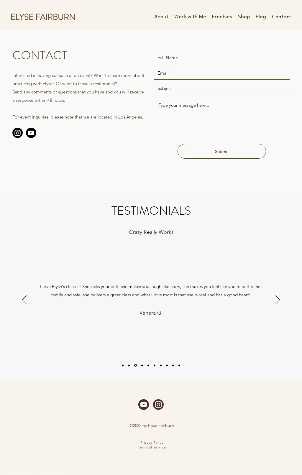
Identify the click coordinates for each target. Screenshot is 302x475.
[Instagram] (17, 133)
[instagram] (158, 404)
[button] (190, 17)
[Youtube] (31, 133)
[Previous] (24, 300)
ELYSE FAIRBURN (43, 17)
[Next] (277, 300)
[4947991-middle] (144, 404)
